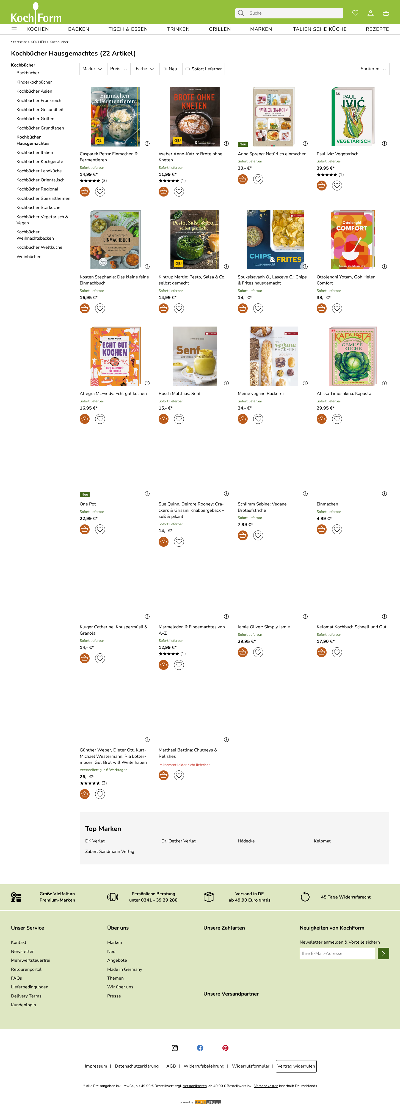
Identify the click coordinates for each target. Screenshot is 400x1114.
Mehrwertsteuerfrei (30, 960)
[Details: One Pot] (85, 494)
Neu (111, 952)
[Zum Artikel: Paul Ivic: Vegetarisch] (353, 116)
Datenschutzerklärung (137, 1066)
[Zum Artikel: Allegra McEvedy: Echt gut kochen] (116, 356)
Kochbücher (59, 42)
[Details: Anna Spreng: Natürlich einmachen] (243, 144)
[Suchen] (242, 13)
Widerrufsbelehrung (204, 1066)
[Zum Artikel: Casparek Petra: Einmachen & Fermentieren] (116, 116)
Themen (115, 978)
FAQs (16, 978)
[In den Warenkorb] (85, 192)
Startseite (19, 42)
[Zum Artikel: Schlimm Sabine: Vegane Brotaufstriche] (274, 467)
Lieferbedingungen (29, 987)
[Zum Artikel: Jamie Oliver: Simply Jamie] (274, 590)
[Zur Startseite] (36, 13)
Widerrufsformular (250, 1066)
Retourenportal (26, 969)
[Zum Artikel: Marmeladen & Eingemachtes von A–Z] (195, 590)
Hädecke (246, 841)
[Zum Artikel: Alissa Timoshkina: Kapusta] (353, 356)
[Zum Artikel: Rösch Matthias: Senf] (195, 356)
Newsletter (22, 952)
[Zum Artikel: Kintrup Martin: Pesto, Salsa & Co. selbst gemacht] (195, 239)
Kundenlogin (23, 1005)
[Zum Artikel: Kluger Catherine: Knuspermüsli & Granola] (116, 590)
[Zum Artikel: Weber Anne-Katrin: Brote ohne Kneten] (195, 116)
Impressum (96, 1066)
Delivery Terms (26, 996)
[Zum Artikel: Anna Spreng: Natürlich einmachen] (274, 116)
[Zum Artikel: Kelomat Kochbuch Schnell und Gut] (353, 590)
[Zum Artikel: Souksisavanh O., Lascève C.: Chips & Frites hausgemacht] (274, 239)
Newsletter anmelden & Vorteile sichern (340, 942)
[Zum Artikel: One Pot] (116, 467)
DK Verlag (95, 841)
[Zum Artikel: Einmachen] (353, 467)
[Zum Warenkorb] (386, 13)
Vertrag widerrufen (296, 1066)
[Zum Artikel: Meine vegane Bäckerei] (274, 356)
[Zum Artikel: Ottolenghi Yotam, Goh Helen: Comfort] (353, 239)
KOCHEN (38, 42)
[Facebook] (200, 1048)
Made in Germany (124, 969)
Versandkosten (195, 1086)
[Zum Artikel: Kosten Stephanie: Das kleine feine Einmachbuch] (116, 239)
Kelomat (322, 841)
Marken (114, 942)
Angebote (117, 960)
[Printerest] (225, 1048)
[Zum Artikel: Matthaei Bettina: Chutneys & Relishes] (195, 713)
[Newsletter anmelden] (383, 953)
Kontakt (18, 942)
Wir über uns (120, 987)
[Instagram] (174, 1048)
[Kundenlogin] (370, 13)
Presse (114, 996)
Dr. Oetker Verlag (178, 841)
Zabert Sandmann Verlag (109, 851)
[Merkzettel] (355, 13)
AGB (171, 1066)
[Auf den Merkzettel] (100, 192)
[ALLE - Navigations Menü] (14, 29)
